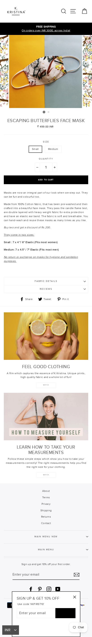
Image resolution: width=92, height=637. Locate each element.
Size (46, 141)
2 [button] (49, 112)
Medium (53, 149)
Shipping (46, 510)
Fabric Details (46, 281)
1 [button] (44, 112)
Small (35, 149)
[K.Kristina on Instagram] (48, 589)
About (46, 490)
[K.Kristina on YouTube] (57, 589)
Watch (46, 475)
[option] (46, 29)
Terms (46, 497)
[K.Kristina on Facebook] (30, 589)
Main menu (46, 549)
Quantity (46, 159)
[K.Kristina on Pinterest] (39, 589)
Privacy (46, 503)
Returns (46, 516)
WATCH (46, 385)
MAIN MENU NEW (46, 536)
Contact (46, 523)
